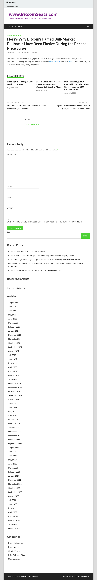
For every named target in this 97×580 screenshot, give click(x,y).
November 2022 (15, 484)
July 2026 (12, 307)
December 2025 (14, 335)
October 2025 (14, 343)
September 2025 (15, 347)
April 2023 (12, 464)
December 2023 (14, 431)
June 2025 (12, 359)
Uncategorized (14, 559)
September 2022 (15, 492)
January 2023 (13, 476)
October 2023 (14, 439)
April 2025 (12, 367)
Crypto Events (14, 551)
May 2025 (12, 363)
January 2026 (13, 331)
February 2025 (14, 375)
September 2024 (15, 395)
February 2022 (14, 520)
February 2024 (14, 423)
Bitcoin (72, 61)
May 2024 (12, 411)
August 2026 (13, 302)
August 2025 (13, 351)
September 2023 (15, 443)
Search (10, 232)
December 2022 (14, 480)
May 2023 (12, 460)
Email (10, 197)
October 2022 (14, 488)
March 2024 (13, 419)
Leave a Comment (31, 52)
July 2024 (12, 403)
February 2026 (14, 327)
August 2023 (13, 447)
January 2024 (13, 427)
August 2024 (13, 399)
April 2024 (12, 415)
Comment (12, 155)
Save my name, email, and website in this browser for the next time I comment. (45, 222)
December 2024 (14, 383)
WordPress (76, 576)
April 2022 (12, 512)
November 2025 (15, 339)
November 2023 (15, 435)
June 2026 (12, 311)
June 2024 (12, 407)
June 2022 (12, 504)
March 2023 (13, 468)
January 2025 (13, 379)
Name (10, 186)
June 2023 (12, 456)
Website (11, 208)
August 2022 (13, 496)
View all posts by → (31, 124)
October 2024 (14, 391)
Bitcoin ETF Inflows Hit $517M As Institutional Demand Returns (34, 270)
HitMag (87, 576)
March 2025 (13, 371)
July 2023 (12, 452)
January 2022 (13, 524)
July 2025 (12, 355)
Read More (53, 61)
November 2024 (15, 387)
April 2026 (12, 319)
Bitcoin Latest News (14, 35)
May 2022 (12, 508)
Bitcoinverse (13, 547)
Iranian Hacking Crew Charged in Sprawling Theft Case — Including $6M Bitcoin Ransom (76, 85)
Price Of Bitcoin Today (17, 555)
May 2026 (12, 315)
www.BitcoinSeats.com (33, 14)
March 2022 (13, 516)
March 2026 (13, 323)
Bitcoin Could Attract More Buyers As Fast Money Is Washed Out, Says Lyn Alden (48, 84)
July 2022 (12, 500)
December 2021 (14, 528)
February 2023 (14, 472)
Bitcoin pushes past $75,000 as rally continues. (20, 83)
